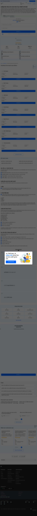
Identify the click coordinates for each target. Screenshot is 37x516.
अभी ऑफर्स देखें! (11, 261)
